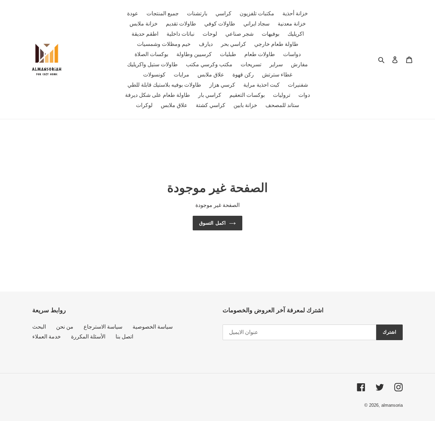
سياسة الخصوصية (153, 327)
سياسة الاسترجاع (103, 327)
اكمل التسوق (212, 223)
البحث (39, 327)
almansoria (392, 405)
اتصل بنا (124, 336)
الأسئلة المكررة (88, 336)
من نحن (64, 327)
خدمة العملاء (46, 336)
